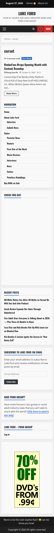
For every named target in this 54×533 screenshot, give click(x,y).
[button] (4, 29)
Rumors (10, 143)
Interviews (11, 160)
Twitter (10, 171)
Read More (12, 94)
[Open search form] (34, 28)
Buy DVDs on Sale (12, 183)
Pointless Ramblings (16, 177)
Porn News (26, 58)
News (9, 166)
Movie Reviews (13, 155)
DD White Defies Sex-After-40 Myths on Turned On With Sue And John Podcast (26, 301)
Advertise (11, 122)
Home (6, 112)
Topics (7, 133)
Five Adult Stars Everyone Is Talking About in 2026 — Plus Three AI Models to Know (27, 320)
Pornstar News (13, 138)
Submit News (13, 127)
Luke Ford (27, 13)
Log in (7, 434)
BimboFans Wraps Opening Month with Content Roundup (25, 67)
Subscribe (11, 381)
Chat (48, 28)
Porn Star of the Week (17, 149)
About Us (43, 3)
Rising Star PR (12, 72)
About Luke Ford (11, 117)
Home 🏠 (31, 3)
